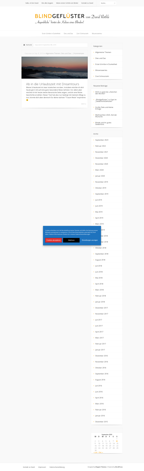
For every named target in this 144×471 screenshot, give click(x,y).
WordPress (119, 467)
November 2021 (101, 152)
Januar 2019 (100, 230)
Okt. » (101, 452)
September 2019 (101, 194)
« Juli (95, 452)
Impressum (42, 467)
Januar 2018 (100, 302)
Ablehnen (71, 240)
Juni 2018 (99, 272)
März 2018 (99, 290)
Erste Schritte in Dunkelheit (106, 64)
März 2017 (99, 338)
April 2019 (99, 218)
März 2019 (99, 224)
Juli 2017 (98, 320)
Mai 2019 (98, 212)
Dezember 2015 (101, 422)
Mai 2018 (98, 278)
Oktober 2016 (100, 368)
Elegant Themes (101, 467)
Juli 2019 (98, 200)
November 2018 (101, 242)
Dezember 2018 (101, 236)
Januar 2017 (100, 350)
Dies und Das (66, 53)
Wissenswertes (101, 70)
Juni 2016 (99, 392)
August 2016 (100, 380)
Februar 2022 (100, 146)
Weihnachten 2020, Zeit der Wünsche (106, 116)
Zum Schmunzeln (102, 76)
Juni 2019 (99, 206)
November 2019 (101, 182)
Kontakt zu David (29, 467)
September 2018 (101, 254)
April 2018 (99, 284)
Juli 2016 (98, 386)
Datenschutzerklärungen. (82, 234)
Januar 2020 (100, 176)
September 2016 (101, 374)
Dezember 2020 (101, 158)
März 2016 (99, 404)
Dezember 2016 (101, 356)
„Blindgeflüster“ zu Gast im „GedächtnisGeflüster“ (105, 100)
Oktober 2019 (100, 188)
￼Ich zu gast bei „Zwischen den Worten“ (106, 93)
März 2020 (99, 170)
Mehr (83, 104)
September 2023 (101, 140)
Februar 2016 (100, 410)
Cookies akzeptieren (53, 240)
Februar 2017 (100, 344)
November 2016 (101, 362)
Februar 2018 (100, 296)
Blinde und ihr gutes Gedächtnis (103, 123)
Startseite (29, 45)
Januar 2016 (100, 416)
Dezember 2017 (101, 308)
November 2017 (101, 314)
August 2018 (100, 260)
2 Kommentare (78, 53)
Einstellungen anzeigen (90, 240)
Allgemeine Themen (53, 53)
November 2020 (101, 164)
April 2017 (99, 332)
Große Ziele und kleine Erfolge (104, 108)
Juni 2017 (99, 326)
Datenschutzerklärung (57, 467)
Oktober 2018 (100, 248)
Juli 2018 (98, 266)
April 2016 (99, 398)
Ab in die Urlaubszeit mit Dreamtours (52, 84)
